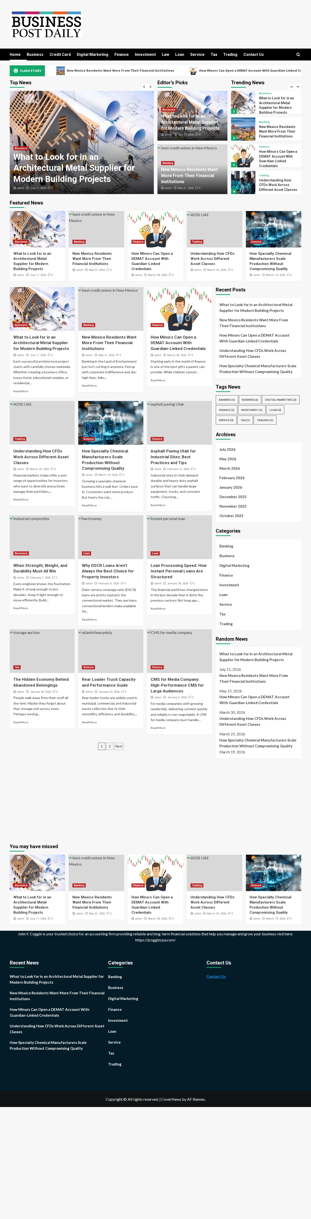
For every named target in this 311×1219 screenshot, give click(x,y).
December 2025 (233, 496)
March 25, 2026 (216, 270)
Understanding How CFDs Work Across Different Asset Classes (278, 158)
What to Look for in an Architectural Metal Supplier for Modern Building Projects (74, 168)
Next (118, 746)
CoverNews (171, 1099)
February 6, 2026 (108, 583)
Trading (230, 54)
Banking (168, 163)
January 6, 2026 (177, 697)
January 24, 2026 (177, 583)
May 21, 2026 (186, 188)
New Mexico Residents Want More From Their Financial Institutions (78, 70)
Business (35, 54)
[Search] (298, 55)
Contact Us (253, 54)
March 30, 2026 (157, 275)
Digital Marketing (92, 54)
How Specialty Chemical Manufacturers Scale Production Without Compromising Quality (257, 369)
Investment (145, 54)
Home (15, 54)
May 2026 (227, 459)
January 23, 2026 (109, 691)
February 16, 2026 (178, 469)
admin (20, 188)
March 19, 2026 (275, 275)
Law (165, 54)
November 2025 (233, 506)
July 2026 (227, 449)
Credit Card (60, 54)
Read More (20, 391)
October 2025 (231, 515)
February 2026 (231, 478)
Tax (214, 54)
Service (197, 54)
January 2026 (230, 487)
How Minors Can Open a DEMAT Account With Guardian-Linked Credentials (215, 70)
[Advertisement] (256, 798)
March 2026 (229, 468)
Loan (179, 54)
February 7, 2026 (40, 577)
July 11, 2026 (38, 188)
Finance (121, 54)
